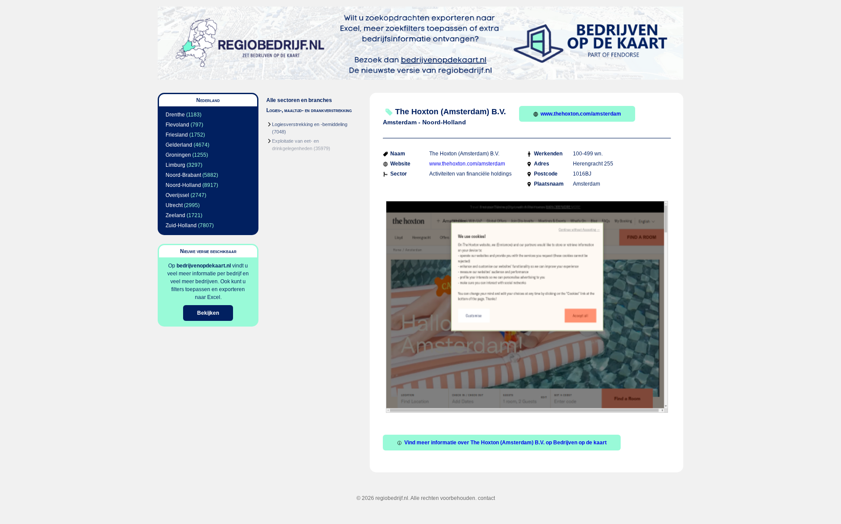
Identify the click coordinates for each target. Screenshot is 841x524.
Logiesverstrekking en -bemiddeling (309, 124)
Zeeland (175, 215)
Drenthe (175, 115)
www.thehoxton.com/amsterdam (581, 114)
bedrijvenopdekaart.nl (204, 266)
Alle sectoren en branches (299, 100)
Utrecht (174, 205)
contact (486, 498)
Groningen (178, 155)
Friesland (177, 135)
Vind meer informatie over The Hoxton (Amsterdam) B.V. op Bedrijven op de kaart (505, 443)
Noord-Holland (183, 185)
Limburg (175, 165)
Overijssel (177, 195)
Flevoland (177, 125)
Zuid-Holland (181, 225)
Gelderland (179, 145)
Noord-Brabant (183, 175)
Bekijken (208, 313)
